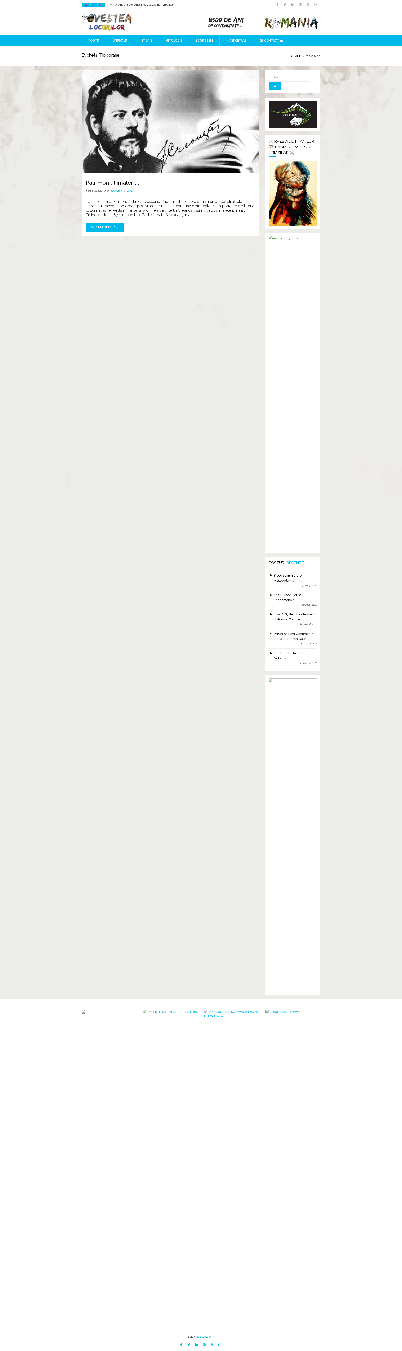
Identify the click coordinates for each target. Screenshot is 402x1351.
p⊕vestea (116, 190)
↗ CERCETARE (236, 40)
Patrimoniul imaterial (112, 183)
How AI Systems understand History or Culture (294, 617)
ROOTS (93, 40)
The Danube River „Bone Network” (292, 655)
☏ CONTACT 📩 (271, 40)
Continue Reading (103, 227)
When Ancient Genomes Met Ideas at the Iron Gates (141, 4)
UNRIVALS (119, 40)
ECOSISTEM (204, 40)
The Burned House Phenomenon (288, 597)
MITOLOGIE (174, 40)
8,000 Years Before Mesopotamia (288, 578)
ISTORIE (146, 40)
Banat (130, 190)
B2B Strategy (204, 1336)
